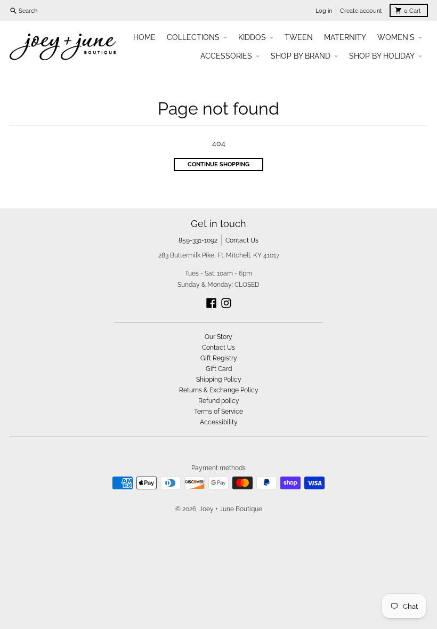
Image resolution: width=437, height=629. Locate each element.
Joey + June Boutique (230, 509)
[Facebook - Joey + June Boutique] (211, 303)
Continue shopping (218, 164)
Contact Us (241, 240)
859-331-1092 (198, 240)
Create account (361, 10)
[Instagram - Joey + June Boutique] (226, 303)
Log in (323, 10)
